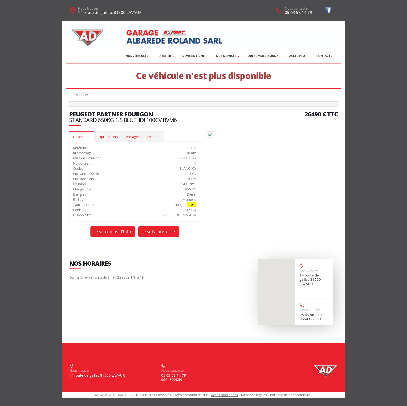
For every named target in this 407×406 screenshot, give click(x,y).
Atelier (165, 56)
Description (81, 136)
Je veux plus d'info (112, 231)
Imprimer (154, 136)
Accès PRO (297, 56)
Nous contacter (297, 8)
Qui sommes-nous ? (263, 56)
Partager (132, 136)
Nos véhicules (137, 56)
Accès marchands (224, 395)
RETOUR (81, 95)
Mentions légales (254, 395)
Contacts (324, 56)
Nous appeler (310, 309)
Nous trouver (88, 8)
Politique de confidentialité (290, 395)
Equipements (108, 136)
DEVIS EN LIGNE (193, 56)
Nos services (226, 56)
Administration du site (191, 395)
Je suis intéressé (158, 231)
